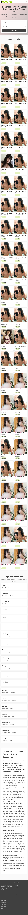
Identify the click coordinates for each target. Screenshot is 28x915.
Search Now (14, 30)
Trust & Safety (3, 900)
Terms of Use (3, 902)
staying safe (19, 796)
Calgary (16, 885)
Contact (2, 908)
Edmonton (17, 889)
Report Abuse (3, 906)
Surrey (16, 891)
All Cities (16, 894)
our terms (5, 797)
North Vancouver (18, 892)
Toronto (16, 887)
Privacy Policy (3, 904)
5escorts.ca (18, 803)
